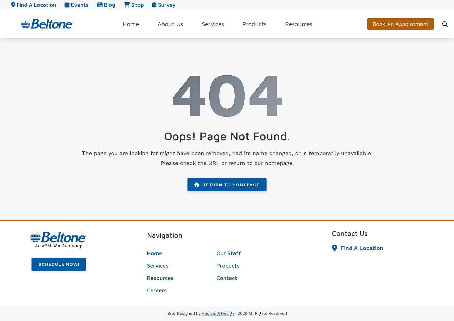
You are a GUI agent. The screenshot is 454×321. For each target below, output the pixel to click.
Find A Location (361, 248)
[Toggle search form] (445, 24)
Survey (166, 5)
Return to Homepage (231, 184)
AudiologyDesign (218, 313)
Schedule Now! (58, 264)
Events (79, 5)
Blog (109, 5)
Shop (137, 5)
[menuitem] (130, 24)
